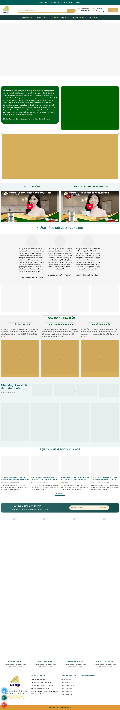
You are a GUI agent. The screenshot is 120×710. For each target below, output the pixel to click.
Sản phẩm (54, 17)
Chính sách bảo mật (67, 682)
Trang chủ (29, 17)
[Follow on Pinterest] (115, 17)
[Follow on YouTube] (117, 17)
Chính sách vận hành (67, 685)
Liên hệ (95, 17)
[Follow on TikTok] (112, 17)
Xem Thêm (78, 2)
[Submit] (71, 11)
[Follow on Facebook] (107, 17)
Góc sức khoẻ (80, 17)
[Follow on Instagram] (110, 17)
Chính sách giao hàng (67, 688)
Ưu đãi (66, 17)
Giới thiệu (43, 17)
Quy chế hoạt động (66, 679)
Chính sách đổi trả (66, 691)
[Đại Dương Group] (7, 10)
